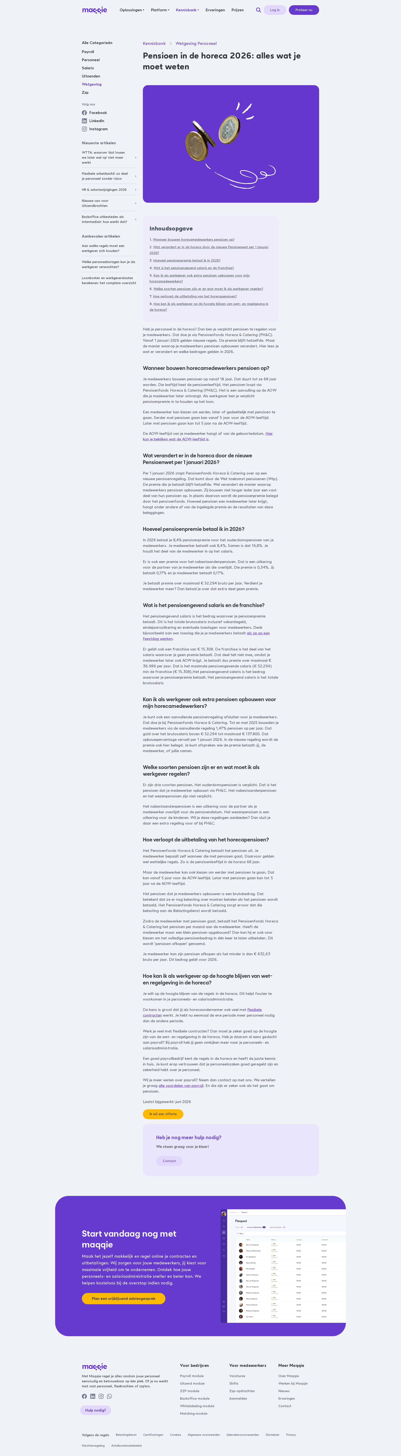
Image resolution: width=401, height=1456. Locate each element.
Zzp (85, 92)
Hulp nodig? (95, 1410)
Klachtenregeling (93, 1445)
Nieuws (283, 1391)
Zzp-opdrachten (242, 1391)
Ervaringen (286, 1398)
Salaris (88, 68)
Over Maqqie (288, 1376)
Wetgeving (92, 84)
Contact (169, 1161)
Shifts (233, 1383)
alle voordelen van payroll (181, 1085)
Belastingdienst (126, 1435)
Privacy (291, 1435)
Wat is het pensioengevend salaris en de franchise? (194, 268)
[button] (132, 10)
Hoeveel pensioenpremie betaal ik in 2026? (187, 260)
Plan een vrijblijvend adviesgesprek (123, 1298)
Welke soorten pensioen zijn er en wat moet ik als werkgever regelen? (208, 289)
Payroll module (192, 1376)
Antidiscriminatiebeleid (126, 1445)
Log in (275, 10)
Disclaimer (272, 1435)
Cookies (175, 1435)
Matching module (193, 1414)
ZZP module (189, 1391)
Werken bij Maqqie (293, 1383)
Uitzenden (91, 76)
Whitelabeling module (197, 1406)
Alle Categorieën (97, 42)
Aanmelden (238, 1398)
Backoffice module (194, 1398)
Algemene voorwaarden (204, 1435)
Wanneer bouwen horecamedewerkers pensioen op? (194, 240)
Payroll (88, 51)
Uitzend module (192, 1383)
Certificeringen (153, 1435)
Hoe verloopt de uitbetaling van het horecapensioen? (195, 296)
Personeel (91, 60)
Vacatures (237, 1376)
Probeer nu (304, 10)
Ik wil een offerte (163, 1114)
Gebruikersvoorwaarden (243, 1435)
